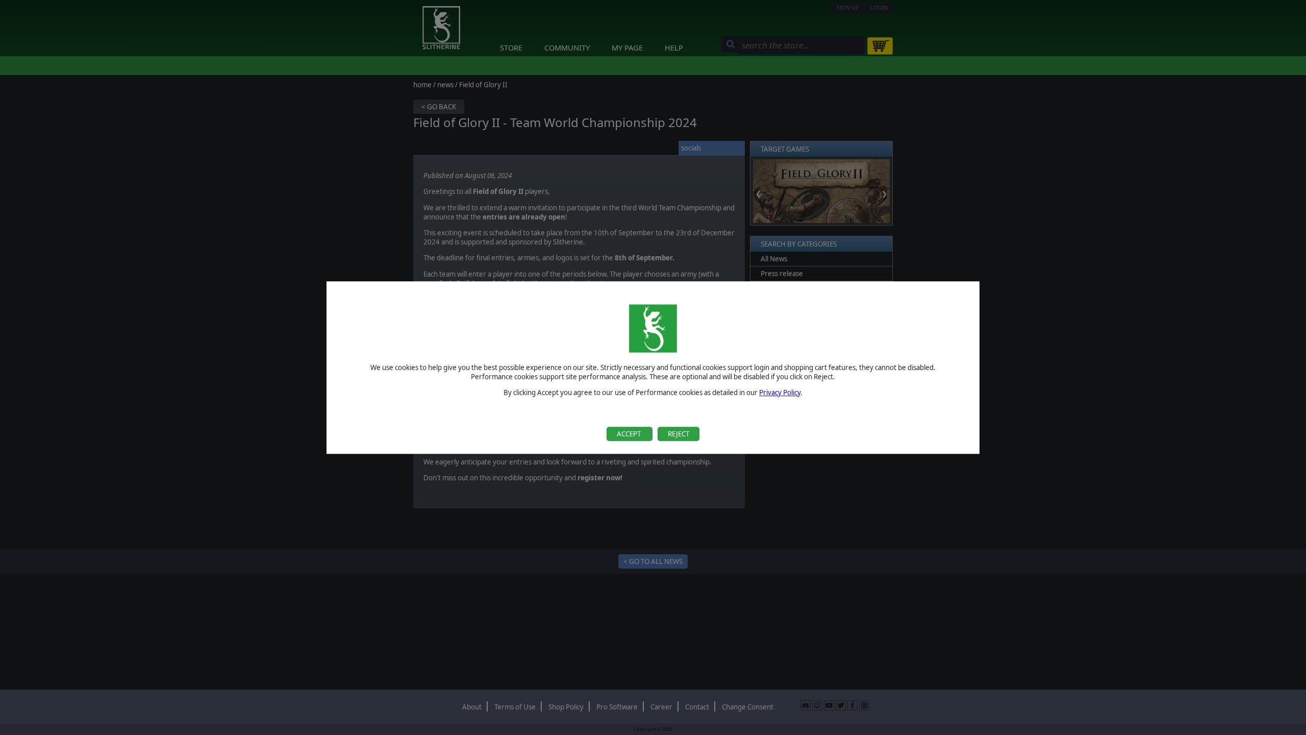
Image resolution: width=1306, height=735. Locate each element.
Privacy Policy (779, 392)
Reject (678, 433)
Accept (629, 433)
